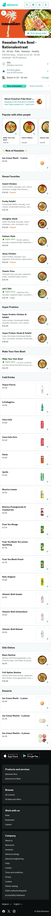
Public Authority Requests (16, 891)
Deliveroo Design (12, 854)
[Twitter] (8, 911)
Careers (8, 824)
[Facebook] (3, 911)
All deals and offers (13, 799)
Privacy (8, 877)
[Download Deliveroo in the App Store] (11, 755)
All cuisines (10, 795)
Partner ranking (11, 886)
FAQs (7, 863)
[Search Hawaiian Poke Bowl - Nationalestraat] (27, 4)
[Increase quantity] (16, 134)
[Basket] (33, 4)
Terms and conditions (14, 872)
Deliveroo (10, 5)
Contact (8, 868)
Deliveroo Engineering (14, 859)
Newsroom (9, 845)
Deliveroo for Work (13, 779)
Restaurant (9, 820)
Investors (9, 849)
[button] (24, 101)
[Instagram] (14, 911)
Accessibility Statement (15, 895)
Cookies (8, 881)
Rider (7, 815)
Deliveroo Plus (11, 774)
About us (9, 840)
